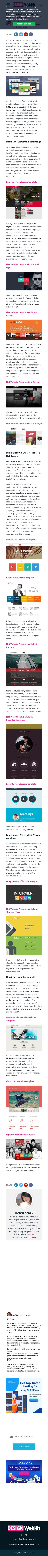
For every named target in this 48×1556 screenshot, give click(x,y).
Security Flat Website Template (21, 784)
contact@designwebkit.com (24, 1539)
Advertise (23, 1544)
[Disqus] (24, 1279)
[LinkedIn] (16, 34)
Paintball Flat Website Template (21, 182)
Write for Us (34, 1544)
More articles (17, 1237)
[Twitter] (21, 34)
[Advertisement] (24, 1499)
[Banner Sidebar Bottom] (24, 1472)
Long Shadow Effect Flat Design (21, 881)
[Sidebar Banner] (24, 1395)
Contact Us (13, 1544)
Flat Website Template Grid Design (23, 382)
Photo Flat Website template (20, 1081)
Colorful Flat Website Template (21, 539)
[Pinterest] (26, 34)
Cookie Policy (31, 19)
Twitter (31, 1234)
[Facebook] (31, 34)
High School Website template (20, 1134)
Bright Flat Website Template (20, 577)
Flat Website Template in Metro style (24, 423)
